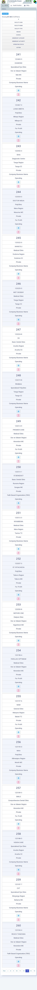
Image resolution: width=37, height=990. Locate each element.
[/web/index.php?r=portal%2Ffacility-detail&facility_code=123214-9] (18, 457)
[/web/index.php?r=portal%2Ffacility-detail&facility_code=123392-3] (18, 182)
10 (16, 971)
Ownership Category (18, 38)
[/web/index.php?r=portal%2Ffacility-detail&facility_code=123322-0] (18, 274)
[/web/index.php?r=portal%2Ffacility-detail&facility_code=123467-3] (18, 136)
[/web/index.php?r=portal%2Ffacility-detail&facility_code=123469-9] (18, 90)
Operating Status (18, 44)
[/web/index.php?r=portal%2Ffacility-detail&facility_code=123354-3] (18, 228)
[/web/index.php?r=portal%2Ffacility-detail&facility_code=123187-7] (18, 915)
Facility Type (18, 28)
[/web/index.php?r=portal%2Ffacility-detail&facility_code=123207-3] (18, 594)
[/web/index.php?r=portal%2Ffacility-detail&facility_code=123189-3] (18, 824)
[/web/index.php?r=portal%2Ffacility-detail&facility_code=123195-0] (18, 778)
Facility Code (18, 22)
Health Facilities (17, 5)
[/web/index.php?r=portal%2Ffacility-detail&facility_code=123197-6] (18, 732)
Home (6, 5)
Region (18, 31)
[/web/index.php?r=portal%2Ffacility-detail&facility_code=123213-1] (18, 503)
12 (23, 971)
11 (20, 971)
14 (30, 971)
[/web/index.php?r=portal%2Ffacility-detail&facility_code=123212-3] (18, 549)
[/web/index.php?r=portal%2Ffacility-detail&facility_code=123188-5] (18, 870)
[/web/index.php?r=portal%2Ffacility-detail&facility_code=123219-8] (18, 411)
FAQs (27, 5)
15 (34, 971)
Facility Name (18, 25)
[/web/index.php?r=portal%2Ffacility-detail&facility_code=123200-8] (18, 640)
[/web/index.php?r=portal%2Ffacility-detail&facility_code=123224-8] (18, 365)
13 (27, 971)
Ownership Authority (18, 41)
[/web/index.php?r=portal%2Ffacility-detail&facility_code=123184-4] (18, 961)
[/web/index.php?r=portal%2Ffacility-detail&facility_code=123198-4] (18, 686)
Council (18, 35)
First (4, 971)
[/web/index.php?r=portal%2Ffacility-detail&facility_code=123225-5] (18, 319)
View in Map (5, 13)
